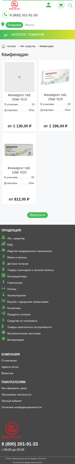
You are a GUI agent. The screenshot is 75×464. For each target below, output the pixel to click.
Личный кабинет (12, 400)
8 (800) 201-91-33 (24, 15)
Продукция (11, 230)
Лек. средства (16, 238)
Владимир (14, 25)
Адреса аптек (10, 366)
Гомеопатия (14, 282)
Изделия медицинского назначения (29, 251)
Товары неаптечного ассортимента (29, 327)
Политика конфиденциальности (22, 407)
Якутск (29, 25)
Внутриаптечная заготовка (24, 333)
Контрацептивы (17, 276)
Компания (11, 354)
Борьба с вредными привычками (27, 301)
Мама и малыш (17, 257)
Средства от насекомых (22, 320)
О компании (9, 360)
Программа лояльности (16, 394)
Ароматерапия (16, 295)
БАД (9, 244)
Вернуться (37, 215)
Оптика (11, 289)
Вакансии (7, 373)
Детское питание (17, 263)
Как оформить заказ (14, 388)
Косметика (14, 308)
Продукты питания (19, 314)
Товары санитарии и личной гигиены (30, 270)
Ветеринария (15, 339)
